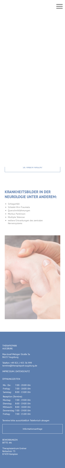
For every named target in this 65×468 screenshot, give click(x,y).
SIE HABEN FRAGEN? (32, 167)
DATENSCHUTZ (23, 371)
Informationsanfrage (32, 428)
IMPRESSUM (8, 371)
